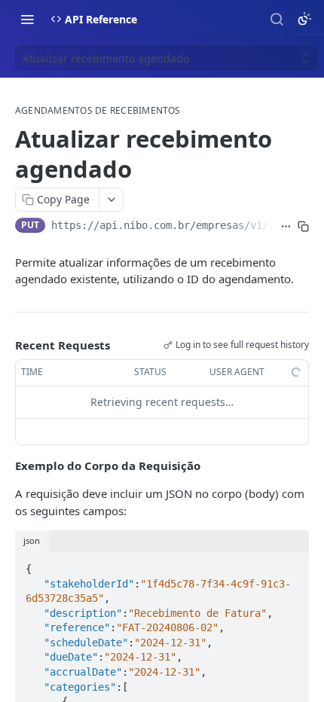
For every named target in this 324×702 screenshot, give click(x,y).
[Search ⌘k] (276, 19)
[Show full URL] (286, 227)
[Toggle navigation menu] (27, 19)
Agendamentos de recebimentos (98, 111)
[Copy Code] (291, 564)
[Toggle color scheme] (304, 19)
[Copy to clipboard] (303, 227)
